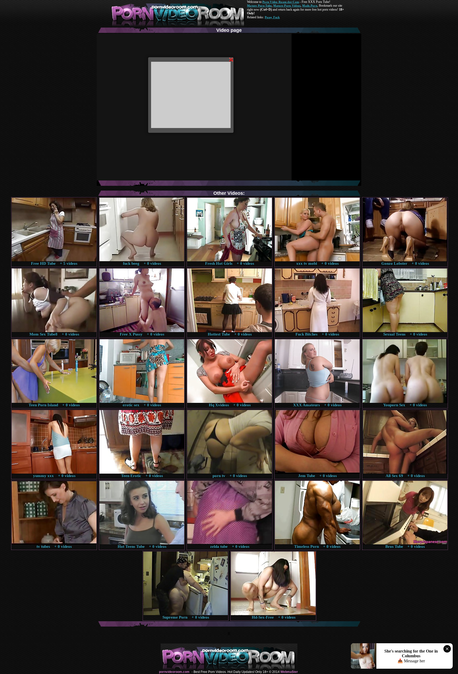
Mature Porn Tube (259, 5)
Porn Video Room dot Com (280, 1)
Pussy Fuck (272, 17)
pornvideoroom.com (174, 672)
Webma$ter (289, 672)
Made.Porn (309, 5)
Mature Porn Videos (287, 5)
